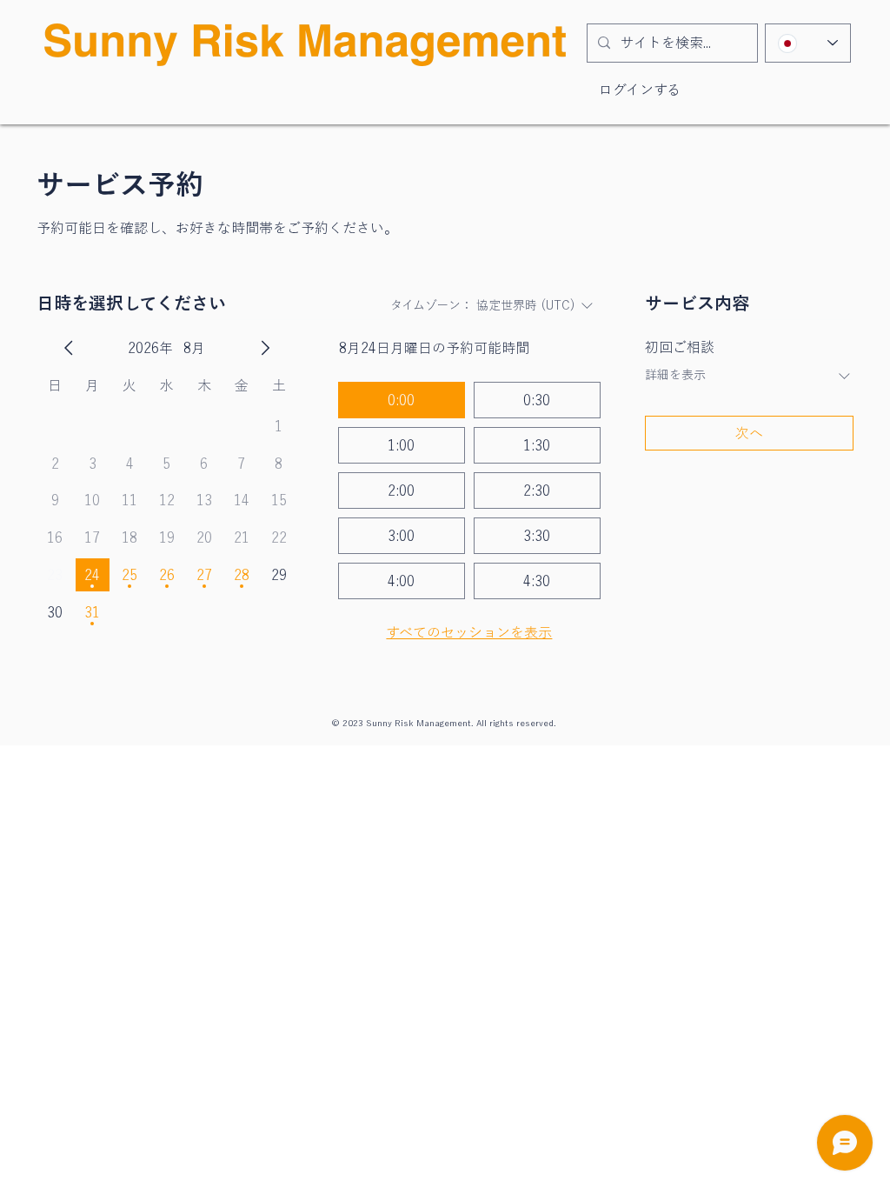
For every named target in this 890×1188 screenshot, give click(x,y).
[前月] (68, 347)
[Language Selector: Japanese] (808, 43)
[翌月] (265, 347)
